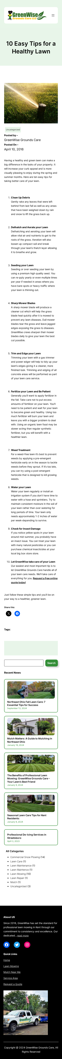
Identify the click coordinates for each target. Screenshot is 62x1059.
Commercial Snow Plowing (25, 857)
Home (6, 960)
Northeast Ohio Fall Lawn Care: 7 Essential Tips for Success (26, 703)
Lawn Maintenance (21, 865)
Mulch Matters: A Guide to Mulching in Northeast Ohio (29, 740)
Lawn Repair (17, 877)
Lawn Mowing (18, 873)
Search (51, 662)
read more (23, 935)
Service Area (10, 978)
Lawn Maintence (19, 869)
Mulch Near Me (11, 972)
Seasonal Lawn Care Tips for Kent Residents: (26, 817)
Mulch (13, 882)
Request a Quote (12, 984)
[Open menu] (53, 15)
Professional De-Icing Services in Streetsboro (26, 836)
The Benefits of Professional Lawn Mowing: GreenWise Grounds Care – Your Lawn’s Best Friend (28, 778)
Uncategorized (13, 129)
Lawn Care (16, 861)
